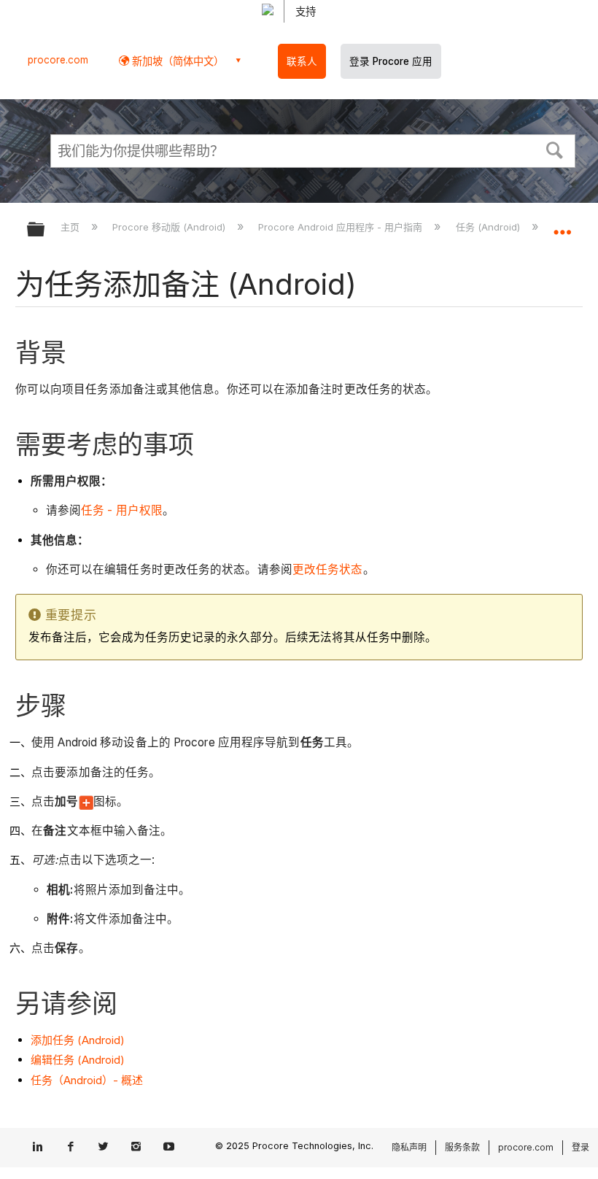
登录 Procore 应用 (390, 61)
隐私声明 (409, 1147)
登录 (580, 1147)
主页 (71, 227)
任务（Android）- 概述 (87, 1080)
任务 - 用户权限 (122, 510)
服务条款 (462, 1147)
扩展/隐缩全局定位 (562, 224)
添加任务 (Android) (78, 1040)
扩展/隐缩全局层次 (45, 230)
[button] (555, 148)
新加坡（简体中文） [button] (176, 61)
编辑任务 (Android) (78, 1060)
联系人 (302, 61)
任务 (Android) (489, 227)
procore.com (58, 60)
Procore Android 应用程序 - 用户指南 (341, 227)
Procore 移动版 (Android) (170, 227)
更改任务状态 (327, 569)
